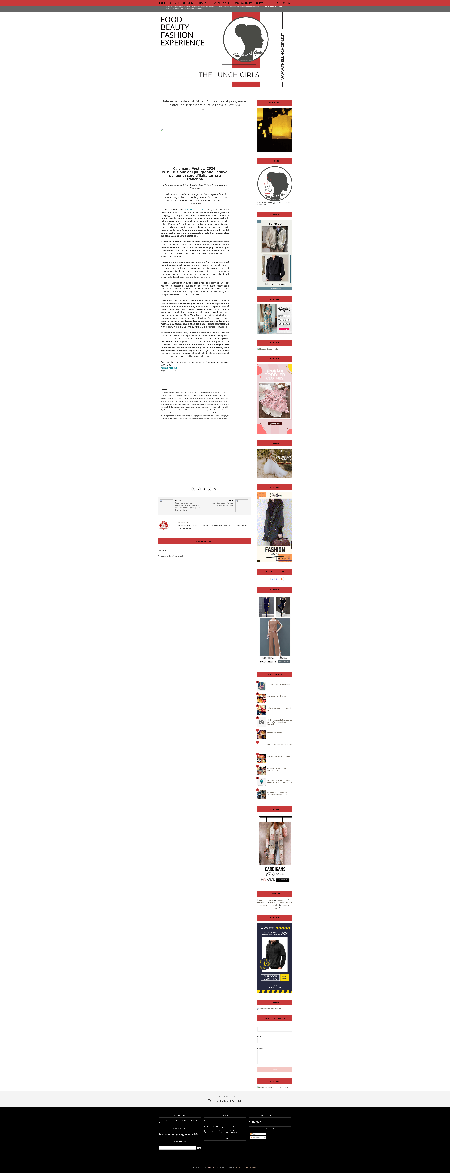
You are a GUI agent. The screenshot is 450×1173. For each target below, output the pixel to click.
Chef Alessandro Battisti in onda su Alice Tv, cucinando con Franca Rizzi (279, 722)
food (274, 905)
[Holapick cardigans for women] (274, 884)
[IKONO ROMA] (274, 151)
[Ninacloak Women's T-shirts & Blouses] (273, 1087)
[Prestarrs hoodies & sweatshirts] (274, 665)
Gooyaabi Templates (246, 1168)
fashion (263, 905)
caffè (287, 900)
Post (254, 1134)
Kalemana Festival (194, 209)
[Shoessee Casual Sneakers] (268, 349)
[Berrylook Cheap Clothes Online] (274, 333)
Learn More (270, 6)
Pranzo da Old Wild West (276, 696)
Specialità (188, 3)
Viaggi (226, 3)
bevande (270, 900)
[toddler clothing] (274, 434)
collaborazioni (286, 902)
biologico (280, 900)
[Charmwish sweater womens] (269, 1009)
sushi (269, 908)
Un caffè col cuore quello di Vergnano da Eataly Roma (277, 793)
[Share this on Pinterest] (204, 489)
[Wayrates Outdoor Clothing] (274, 993)
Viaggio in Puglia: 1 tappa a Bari (278, 684)
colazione (273, 902)
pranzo (286, 905)
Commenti (256, 1138)
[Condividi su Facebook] (193, 489)
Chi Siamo (175, 3)
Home (162, 3)
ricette (260, 908)
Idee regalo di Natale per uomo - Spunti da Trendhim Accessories (279, 781)
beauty (260, 900)
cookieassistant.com (212, 1123)
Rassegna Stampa (243, 3)
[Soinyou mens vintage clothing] (274, 289)
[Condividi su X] (199, 489)
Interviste (214, 3)
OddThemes (212, 1168)
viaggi (275, 908)
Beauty (202, 3)
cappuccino (261, 902)
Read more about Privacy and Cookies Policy (220, 1127)
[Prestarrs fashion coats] (274, 562)
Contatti (260, 3)
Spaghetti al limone (274, 733)
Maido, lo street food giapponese (279, 745)
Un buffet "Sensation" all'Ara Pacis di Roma (278, 769)
